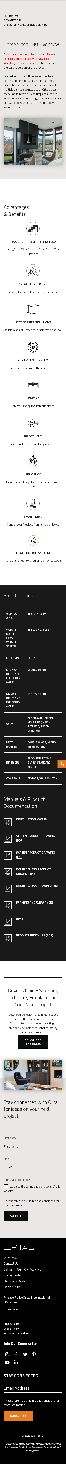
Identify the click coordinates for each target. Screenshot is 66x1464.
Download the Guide (33, 1042)
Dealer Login (12, 1286)
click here (31, 63)
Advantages (13, 20)
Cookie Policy (11, 1328)
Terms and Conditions (42, 1201)
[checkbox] (33, 1188)
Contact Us (11, 1263)
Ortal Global (11, 1309)
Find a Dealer (12, 1275)
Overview (11, 16)
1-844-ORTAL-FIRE (27, 1269)
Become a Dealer (15, 1281)
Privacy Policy (13, 1297)
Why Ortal (10, 1257)
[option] (33, 141)
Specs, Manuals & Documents (25, 25)
